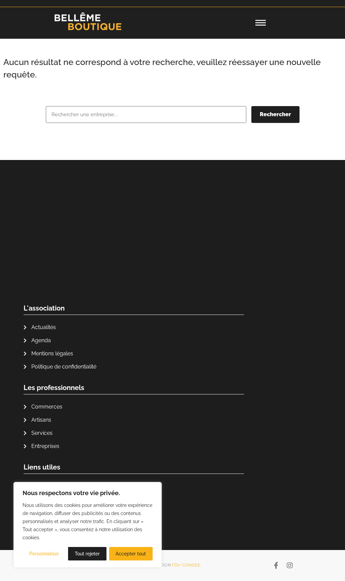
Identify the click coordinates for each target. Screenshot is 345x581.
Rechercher (275, 114)
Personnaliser (44, 553)
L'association (44, 308)
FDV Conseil (186, 565)
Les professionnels (54, 388)
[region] (87, 525)
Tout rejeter (87, 553)
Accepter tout (131, 553)
